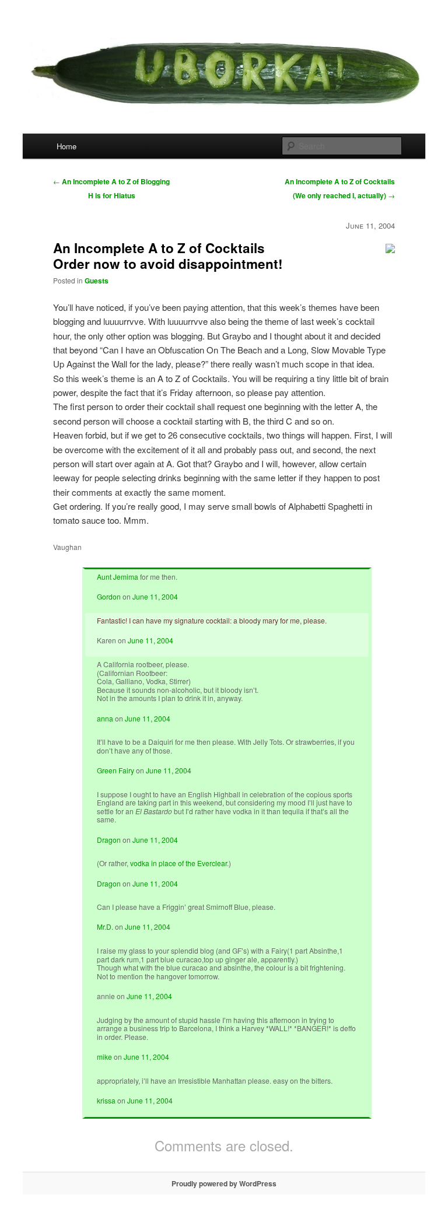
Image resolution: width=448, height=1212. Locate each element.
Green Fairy (115, 770)
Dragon (109, 840)
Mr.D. (105, 926)
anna (105, 718)
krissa (106, 1100)
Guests (96, 280)
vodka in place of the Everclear (178, 863)
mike (104, 1057)
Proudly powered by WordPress (224, 1183)
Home (66, 146)
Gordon (109, 596)
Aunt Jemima (117, 577)
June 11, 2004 (155, 596)
